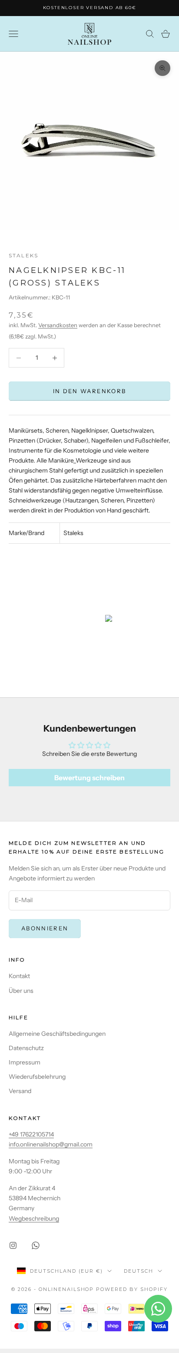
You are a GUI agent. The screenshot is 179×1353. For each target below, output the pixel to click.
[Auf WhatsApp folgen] (35, 1245)
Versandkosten (57, 325)
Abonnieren (44, 928)
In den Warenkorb (89, 391)
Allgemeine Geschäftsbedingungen (57, 1034)
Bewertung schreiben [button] (89, 777)
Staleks (23, 255)
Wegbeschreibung (34, 1218)
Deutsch (138, 1271)
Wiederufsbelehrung (37, 1076)
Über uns (21, 991)
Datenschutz (26, 1048)
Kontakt (19, 976)
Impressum (24, 1062)
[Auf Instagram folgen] (13, 1245)
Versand (20, 1091)
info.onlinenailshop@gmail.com (51, 1144)
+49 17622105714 (31, 1134)
